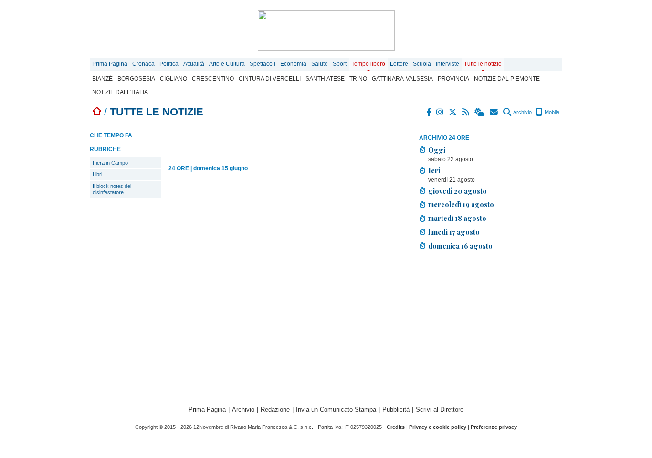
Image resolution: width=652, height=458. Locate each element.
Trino (358, 78)
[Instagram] (440, 112)
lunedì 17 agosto (454, 232)
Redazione (275, 409)
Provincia (453, 78)
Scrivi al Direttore (439, 409)
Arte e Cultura (227, 64)
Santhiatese (325, 78)
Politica (169, 64)
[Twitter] (453, 112)
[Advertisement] (490, 325)
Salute (319, 64)
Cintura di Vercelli (270, 78)
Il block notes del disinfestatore (112, 189)
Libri (97, 174)
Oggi (436, 150)
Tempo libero (368, 64)
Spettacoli (262, 64)
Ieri (434, 170)
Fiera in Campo (110, 163)
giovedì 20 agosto (457, 191)
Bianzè (102, 78)
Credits (396, 427)
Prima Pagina (109, 64)
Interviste (447, 64)
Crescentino (213, 78)
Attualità (193, 64)
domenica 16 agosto (460, 245)
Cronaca (143, 64)
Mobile (551, 112)
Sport (340, 64)
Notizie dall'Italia (120, 92)
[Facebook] (429, 112)
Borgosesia (136, 78)
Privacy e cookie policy (437, 427)
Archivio (522, 112)
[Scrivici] (494, 112)
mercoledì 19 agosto (461, 204)
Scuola (422, 64)
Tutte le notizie (483, 64)
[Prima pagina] (97, 112)
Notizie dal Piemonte (507, 78)
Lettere (399, 64)
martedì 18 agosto (457, 218)
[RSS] (466, 112)
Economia (293, 64)
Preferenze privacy (494, 427)
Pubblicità (396, 409)
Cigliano (173, 78)
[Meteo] (479, 112)
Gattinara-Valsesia (402, 78)
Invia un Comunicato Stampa (336, 409)
